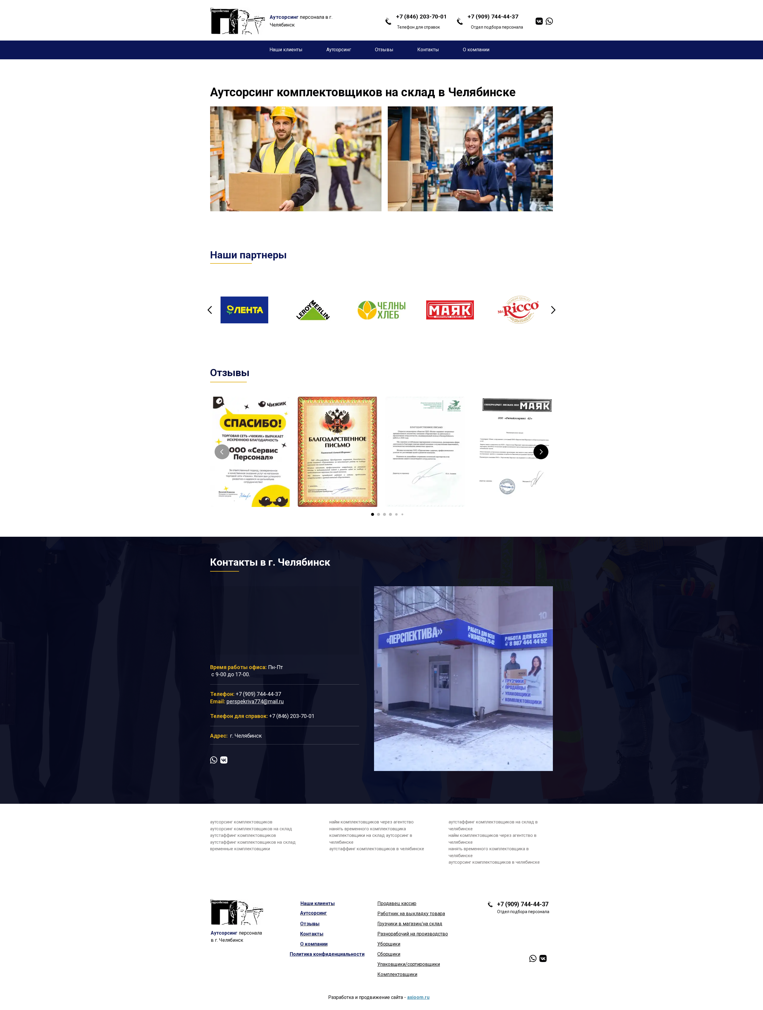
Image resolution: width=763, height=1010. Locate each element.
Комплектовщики (397, 974)
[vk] (539, 21)
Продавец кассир (396, 903)
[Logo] (238, 21)
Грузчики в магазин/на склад (409, 924)
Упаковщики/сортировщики (408, 964)
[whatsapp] (549, 21)
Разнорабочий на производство (412, 934)
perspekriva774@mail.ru (255, 701)
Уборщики (388, 944)
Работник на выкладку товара (411, 913)
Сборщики (388, 954)
